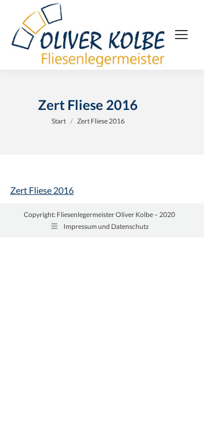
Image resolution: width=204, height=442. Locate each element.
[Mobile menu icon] (181, 34)
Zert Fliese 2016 (42, 190)
